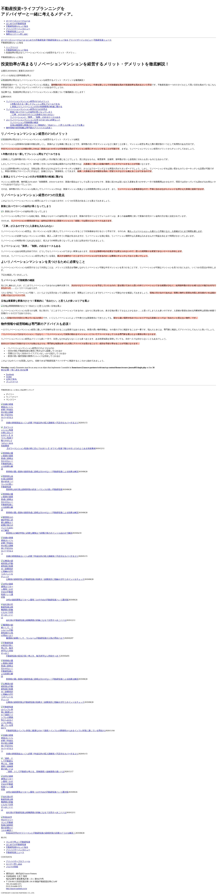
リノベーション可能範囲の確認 (24, 122)
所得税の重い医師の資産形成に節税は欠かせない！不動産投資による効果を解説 (42, 471)
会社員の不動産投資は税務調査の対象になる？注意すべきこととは (36, 620)
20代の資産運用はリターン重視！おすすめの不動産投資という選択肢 (37, 600)
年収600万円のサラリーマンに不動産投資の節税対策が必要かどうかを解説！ (40, 833)
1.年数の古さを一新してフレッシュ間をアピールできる (35, 104)
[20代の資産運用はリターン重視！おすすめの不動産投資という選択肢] (7, 597)
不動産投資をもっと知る (17, 26)
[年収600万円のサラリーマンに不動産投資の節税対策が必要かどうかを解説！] (7, 830)
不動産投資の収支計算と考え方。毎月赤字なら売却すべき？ (33, 656)
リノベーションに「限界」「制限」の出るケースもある (35, 117)
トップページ (12, 47)
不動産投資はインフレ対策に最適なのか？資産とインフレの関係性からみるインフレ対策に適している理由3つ (55, 730)
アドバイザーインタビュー (18, 29)
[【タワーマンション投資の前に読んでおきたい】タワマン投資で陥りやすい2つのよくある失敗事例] (7, 446)
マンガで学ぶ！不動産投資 (18, 842)
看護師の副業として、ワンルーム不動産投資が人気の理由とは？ (35, 638)
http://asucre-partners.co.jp (16, 888)
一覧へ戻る (15, 370)
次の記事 (24, 370)
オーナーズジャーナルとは (18, 21)
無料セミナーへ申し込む (17, 34)
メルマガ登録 (12, 867)
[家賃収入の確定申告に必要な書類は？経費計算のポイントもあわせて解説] (7, 530)
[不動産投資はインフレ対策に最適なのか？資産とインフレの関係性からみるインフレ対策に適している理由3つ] (7, 728)
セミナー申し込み (14, 864)
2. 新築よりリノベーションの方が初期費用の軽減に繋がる (36, 107)
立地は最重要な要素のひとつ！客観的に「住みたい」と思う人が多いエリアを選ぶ (47, 125)
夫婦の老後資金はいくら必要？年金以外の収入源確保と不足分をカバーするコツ (42, 423)
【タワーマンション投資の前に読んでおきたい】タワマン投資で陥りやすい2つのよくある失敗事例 (50, 448)
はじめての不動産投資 (16, 23)
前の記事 (5, 370)
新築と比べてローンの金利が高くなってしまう (31, 112)
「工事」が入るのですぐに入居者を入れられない (32, 114)
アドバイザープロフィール (18, 861)
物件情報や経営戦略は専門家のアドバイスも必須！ (29, 128)
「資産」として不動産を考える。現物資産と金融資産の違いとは (35, 771)
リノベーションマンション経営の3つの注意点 (26, 109)
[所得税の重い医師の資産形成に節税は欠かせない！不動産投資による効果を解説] (7, 469)
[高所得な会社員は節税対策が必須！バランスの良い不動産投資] (7, 487)
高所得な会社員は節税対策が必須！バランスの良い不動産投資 (34, 489)
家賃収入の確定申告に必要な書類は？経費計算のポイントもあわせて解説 (39, 533)
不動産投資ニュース (15, 31)
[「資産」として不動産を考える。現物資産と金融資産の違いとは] (7, 769)
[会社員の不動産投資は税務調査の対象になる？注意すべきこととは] (7, 618)
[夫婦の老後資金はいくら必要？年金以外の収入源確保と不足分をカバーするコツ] (7, 420)
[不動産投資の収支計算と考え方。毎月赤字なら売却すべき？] (7, 653)
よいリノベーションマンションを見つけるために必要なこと (33, 120)
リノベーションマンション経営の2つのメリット (27, 101)
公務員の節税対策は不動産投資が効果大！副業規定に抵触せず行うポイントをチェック (45, 579)
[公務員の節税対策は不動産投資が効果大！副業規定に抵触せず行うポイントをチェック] (7, 577)
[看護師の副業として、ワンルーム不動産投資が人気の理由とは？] (7, 635)
